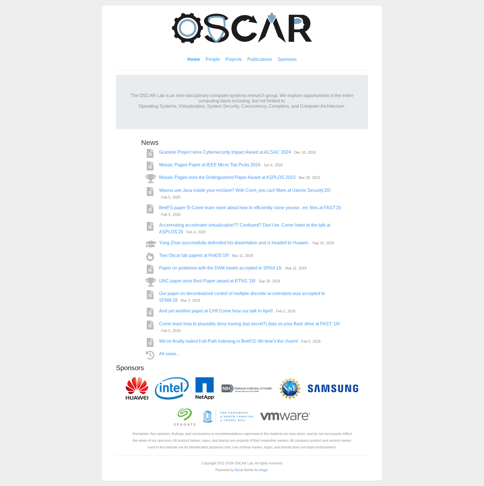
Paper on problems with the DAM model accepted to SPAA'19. (221, 268)
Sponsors (287, 59)
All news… (170, 353)
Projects (233, 59)
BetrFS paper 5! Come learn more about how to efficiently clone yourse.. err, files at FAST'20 (250, 207)
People (213, 59)
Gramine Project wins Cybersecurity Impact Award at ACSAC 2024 (225, 152)
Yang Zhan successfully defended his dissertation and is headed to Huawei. (234, 242)
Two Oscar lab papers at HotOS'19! (194, 255)
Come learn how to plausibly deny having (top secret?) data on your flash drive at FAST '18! (249, 323)
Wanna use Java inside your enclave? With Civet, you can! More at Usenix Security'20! (245, 190)
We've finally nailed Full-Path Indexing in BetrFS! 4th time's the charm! (229, 341)
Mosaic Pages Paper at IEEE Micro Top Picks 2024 (210, 164)
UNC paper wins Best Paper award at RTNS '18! (208, 280)
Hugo (263, 470)
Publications (259, 59)
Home (193, 59)
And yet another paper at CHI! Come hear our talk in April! (216, 310)
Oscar (238, 470)
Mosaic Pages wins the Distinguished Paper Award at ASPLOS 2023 (228, 177)
